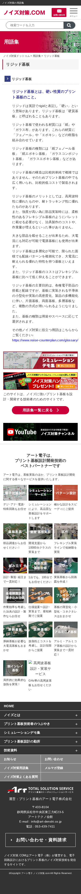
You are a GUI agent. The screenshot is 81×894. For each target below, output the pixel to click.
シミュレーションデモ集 (22, 732)
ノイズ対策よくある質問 (21, 776)
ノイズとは (12, 715)
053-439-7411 (45, 826)
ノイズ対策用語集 (16, 768)
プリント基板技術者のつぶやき (27, 723)
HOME (9, 706)
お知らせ (10, 759)
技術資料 (10, 750)
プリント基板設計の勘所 (22, 741)
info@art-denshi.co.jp (46, 821)
